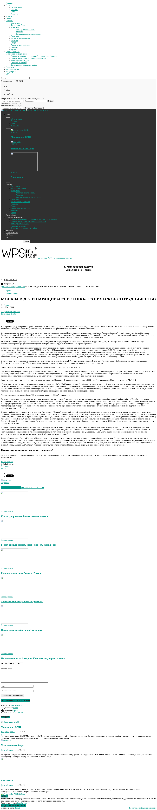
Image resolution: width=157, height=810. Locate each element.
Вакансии (15, 14)
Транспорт (15, 27)
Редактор (8, 305)
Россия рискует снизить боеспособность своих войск (28, 544)
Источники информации (16, 54)
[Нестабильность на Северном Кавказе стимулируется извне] (14, 651)
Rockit (17, 808)
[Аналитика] (24, 170)
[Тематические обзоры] (15, 142)
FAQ (13, 12)
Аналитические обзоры (20, 45)
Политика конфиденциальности (142, 808)
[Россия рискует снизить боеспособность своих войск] (14, 538)
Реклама (14, 41)
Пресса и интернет (18, 63)
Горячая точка (12, 293)
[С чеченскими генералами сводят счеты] (14, 595)
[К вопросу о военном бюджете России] (14, 566)
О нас (8, 5)
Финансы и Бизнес (19, 25)
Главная (9, 3)
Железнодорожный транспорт (28, 34)
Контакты (10, 67)
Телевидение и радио (20, 60)
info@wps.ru (11, 71)
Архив (13, 49)
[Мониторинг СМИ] (20, 130)
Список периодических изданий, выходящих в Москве (34, 56)
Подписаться (19, 712)
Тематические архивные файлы (24, 65)
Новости (9, 21)
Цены (8, 18)
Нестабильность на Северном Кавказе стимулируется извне (33, 658)
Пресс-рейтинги (13, 52)
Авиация (19, 32)
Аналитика (17, 177)
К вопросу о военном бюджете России (21, 573)
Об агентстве (16, 7)
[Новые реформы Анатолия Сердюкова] (14, 623)
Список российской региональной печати (28, 58)
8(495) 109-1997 (10, 280)
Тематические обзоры (22, 148)
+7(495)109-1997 (13, 69)
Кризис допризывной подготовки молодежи (24, 516)
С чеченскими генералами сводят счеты (22, 601)
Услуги (9, 16)
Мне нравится (16, 705)
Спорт (13, 43)
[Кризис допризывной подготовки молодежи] (14, 509)
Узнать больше (7, 462)
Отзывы (14, 10)
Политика (15, 36)
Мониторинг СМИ (21, 137)
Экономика (15, 23)
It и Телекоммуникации (20, 38)
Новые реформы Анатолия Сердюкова (22, 630)
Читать (15, 708)
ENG (8, 90)
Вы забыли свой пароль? (11, 103)
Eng (7, 74)
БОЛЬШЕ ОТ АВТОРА (32, 487)
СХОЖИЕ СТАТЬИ (11, 487)
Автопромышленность (25, 29)
